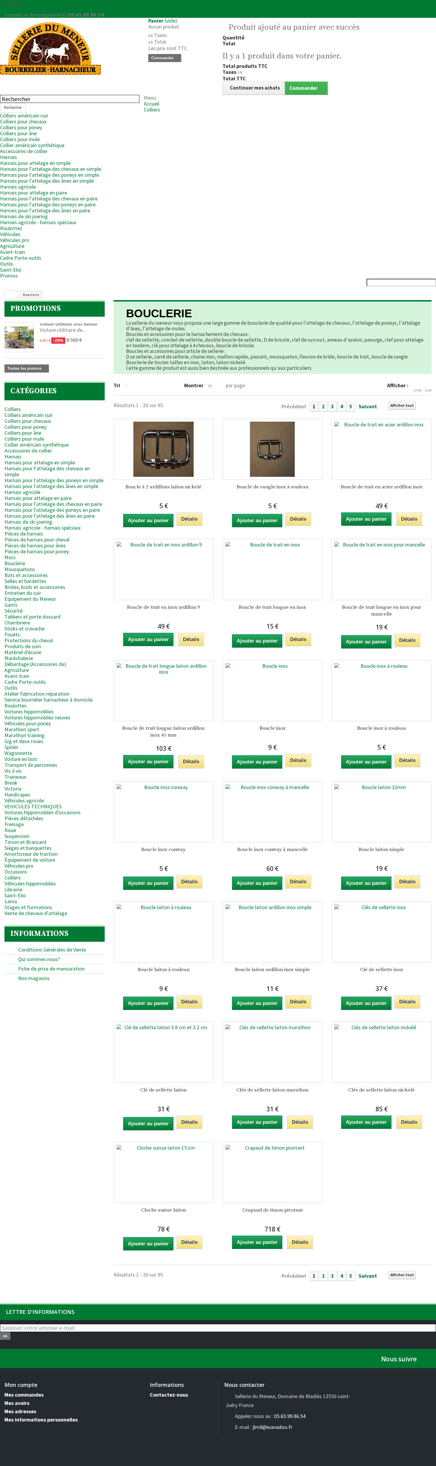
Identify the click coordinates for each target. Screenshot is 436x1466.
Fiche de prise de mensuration (51, 968)
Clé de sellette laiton (163, 1090)
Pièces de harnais (23, 533)
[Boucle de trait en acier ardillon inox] (381, 449)
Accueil (151, 103)
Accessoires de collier (23, 151)
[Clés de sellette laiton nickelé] (381, 1052)
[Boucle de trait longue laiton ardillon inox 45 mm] (164, 690)
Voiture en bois (20, 759)
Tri (117, 385)
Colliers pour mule (20, 139)
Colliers (152, 109)
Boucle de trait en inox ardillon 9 (163, 607)
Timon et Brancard (25, 842)
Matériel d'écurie (22, 652)
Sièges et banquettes (28, 847)
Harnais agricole (18, 186)
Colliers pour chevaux (23, 121)
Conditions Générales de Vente (51, 949)
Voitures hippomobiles (29, 711)
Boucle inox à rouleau (381, 728)
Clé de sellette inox (381, 969)
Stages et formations (28, 907)
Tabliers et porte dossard (32, 616)
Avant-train (12, 251)
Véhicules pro (14, 240)
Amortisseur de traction (31, 853)
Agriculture (12, 246)
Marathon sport (21, 729)
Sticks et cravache (24, 628)
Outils (6, 263)
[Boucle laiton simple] (381, 811)
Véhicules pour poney (27, 723)
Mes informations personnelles (41, 1419)
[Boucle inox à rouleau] (381, 690)
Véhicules (10, 234)
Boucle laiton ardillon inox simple (272, 969)
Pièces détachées (23, 818)
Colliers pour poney (21, 127)
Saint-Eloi (10, 269)
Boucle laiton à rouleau (164, 969)
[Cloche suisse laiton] (164, 1172)
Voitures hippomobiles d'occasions (42, 812)
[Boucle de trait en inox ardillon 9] (164, 569)
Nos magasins (33, 978)
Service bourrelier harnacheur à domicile (48, 699)
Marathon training (24, 735)
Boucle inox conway (163, 849)
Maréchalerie (18, 658)
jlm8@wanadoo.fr (272, 1427)
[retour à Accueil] (10, 294)
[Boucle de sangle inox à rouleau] (272, 449)
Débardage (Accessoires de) (35, 664)
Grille (417, 390)
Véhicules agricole (24, 800)
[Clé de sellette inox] (381, 932)
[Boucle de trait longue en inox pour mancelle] (381, 569)
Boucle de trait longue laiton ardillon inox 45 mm (163, 731)
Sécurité (13, 610)
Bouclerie (14, 563)
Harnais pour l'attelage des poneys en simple (49, 174)
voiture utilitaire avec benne (68, 324)
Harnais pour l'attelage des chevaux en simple (50, 168)
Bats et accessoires (26, 575)
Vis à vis (13, 770)
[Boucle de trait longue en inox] (272, 569)
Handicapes (17, 794)
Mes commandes (24, 1394)
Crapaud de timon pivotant (272, 1210)
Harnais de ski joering (24, 216)
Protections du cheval (28, 640)
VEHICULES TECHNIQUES (33, 806)
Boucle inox (273, 728)
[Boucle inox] (272, 690)
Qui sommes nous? (38, 959)
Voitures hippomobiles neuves (37, 717)
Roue (10, 830)
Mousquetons (19, 569)
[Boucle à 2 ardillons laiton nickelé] (164, 449)
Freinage (14, 824)
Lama (10, 901)
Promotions (35, 308)
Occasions (15, 871)
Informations (39, 933)
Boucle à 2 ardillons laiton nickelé (163, 487)
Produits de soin (22, 646)
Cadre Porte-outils (20, 257)
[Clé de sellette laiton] (164, 1052)
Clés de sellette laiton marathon (272, 1090)
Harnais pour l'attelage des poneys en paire (48, 204)
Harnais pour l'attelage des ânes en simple (47, 180)
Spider (11, 747)
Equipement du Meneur (30, 598)
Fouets (12, 634)
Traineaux (15, 776)
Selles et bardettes (25, 581)
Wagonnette (18, 753)
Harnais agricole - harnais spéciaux (38, 222)
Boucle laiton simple (381, 849)
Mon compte (20, 1384)
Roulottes (11, 228)
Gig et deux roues (23, 741)
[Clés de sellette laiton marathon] (272, 1052)
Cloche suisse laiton (163, 1210)
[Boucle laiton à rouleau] (164, 932)
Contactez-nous (17, 8)
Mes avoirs (16, 1403)
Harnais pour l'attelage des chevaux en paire (49, 198)
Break (10, 782)
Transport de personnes (30, 764)
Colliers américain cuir (24, 115)
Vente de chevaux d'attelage (35, 913)
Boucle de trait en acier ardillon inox (381, 487)
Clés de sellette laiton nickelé (381, 1090)
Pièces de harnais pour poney (36, 551)
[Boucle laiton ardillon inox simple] (272, 932)
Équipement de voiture (29, 859)
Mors (10, 557)
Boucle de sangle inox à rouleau (272, 487)
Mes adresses (20, 1411)
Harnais (8, 157)
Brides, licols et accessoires (34, 587)
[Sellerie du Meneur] (69, 48)
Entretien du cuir (22, 592)
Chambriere (17, 622)
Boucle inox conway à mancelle (272, 849)
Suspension (16, 836)
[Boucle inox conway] (164, 811)
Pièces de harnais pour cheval (36, 539)
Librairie (13, 889)
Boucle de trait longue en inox (272, 607)
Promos (9, 275)
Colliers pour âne (18, 133)
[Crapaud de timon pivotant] (272, 1172)
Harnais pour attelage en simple (35, 163)
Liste (428, 390)
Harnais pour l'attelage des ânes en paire (45, 210)
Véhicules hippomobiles (30, 883)
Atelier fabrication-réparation (36, 693)
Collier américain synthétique (32, 145)
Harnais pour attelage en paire (33, 192)
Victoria (12, 788)
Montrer (193, 385)
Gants (10, 604)
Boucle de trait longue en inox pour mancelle (381, 610)
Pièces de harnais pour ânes (35, 545)
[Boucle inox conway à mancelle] (272, 811)
